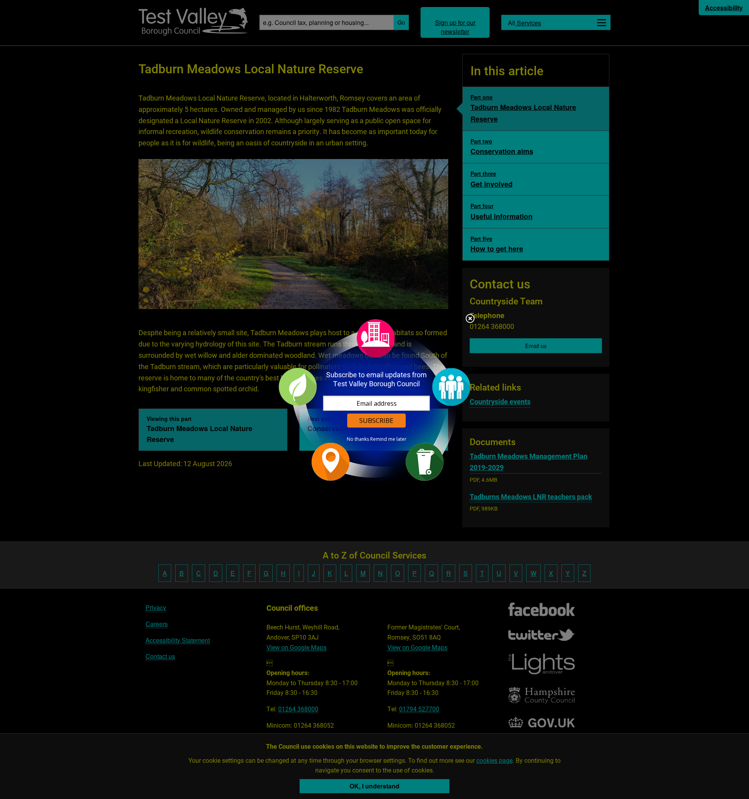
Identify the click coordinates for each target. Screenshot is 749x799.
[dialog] (374, 399)
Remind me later (388, 439)
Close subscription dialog (470, 319)
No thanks (358, 439)
